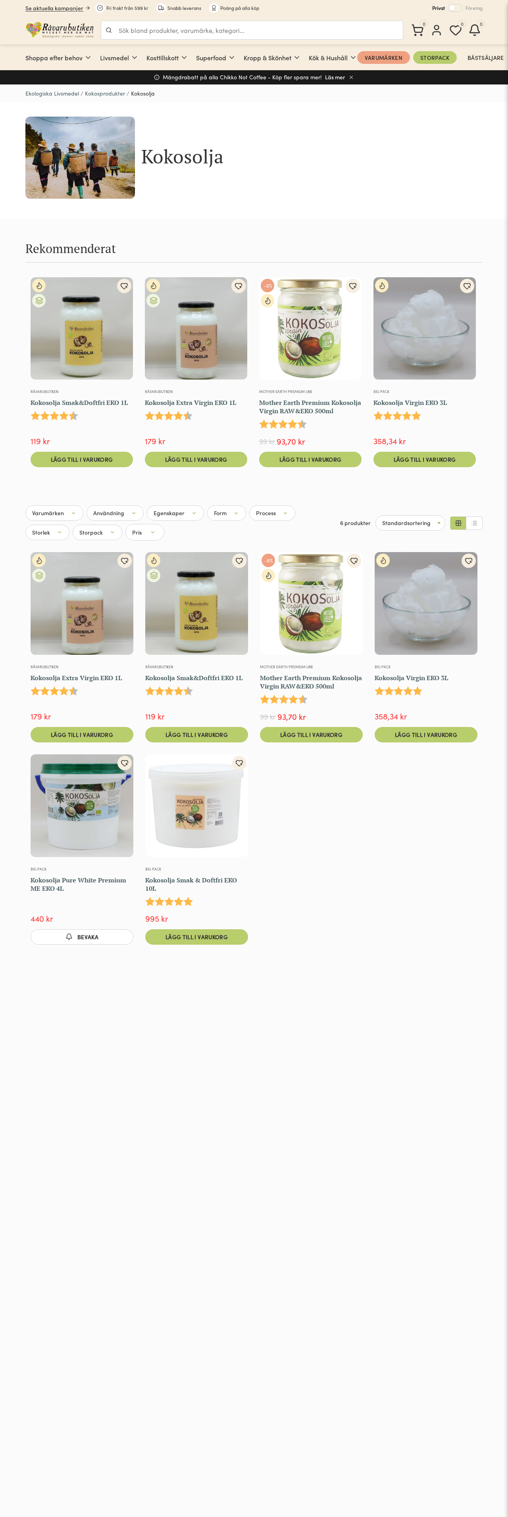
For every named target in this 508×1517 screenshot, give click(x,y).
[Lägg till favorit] (124, 286)
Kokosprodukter (105, 93)
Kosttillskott (162, 57)
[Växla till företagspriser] (455, 8)
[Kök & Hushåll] (353, 57)
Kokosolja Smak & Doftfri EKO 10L (191, 884)
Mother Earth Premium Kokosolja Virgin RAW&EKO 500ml (310, 406)
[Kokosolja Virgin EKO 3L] (424, 331)
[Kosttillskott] (184, 57)
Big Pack (381, 391)
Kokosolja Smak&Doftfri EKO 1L (79, 402)
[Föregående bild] (41, 331)
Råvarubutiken (44, 391)
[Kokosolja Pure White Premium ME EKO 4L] (82, 808)
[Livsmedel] (135, 57)
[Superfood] (232, 57)
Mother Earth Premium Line (285, 391)
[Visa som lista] (474, 523)
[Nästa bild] (121, 331)
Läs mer (335, 77)
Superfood (211, 57)
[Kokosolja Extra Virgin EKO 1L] (196, 331)
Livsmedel (114, 57)
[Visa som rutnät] (458, 523)
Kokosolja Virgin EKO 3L (410, 402)
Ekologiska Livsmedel (52, 93)
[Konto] (436, 30)
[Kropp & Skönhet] (297, 57)
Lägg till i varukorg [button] (82, 459)
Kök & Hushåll (328, 57)
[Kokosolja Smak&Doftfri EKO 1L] (82, 331)
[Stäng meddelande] (351, 77)
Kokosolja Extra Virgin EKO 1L (190, 402)
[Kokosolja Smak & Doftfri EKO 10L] (196, 808)
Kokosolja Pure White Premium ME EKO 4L (78, 884)
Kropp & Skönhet (267, 57)
